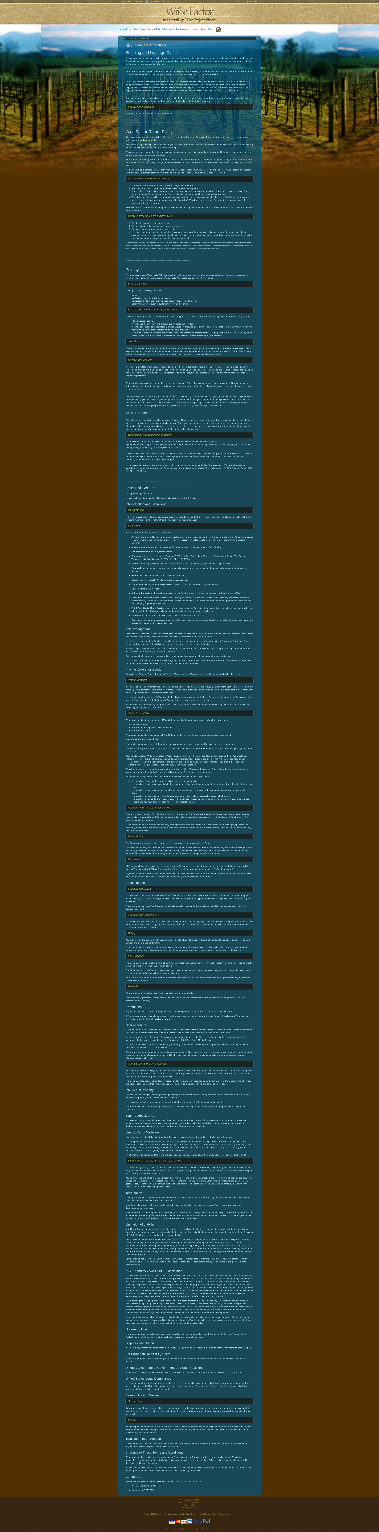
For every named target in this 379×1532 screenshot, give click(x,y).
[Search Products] (218, 29)
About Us (125, 29)
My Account (126, 2)
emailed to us (206, 207)
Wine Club (153, 29)
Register (248, 2)
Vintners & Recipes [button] (174, 29)
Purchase (139, 29)
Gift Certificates (154, 2)
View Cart (165, 2)
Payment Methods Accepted (155, 1514)
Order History (138, 2)
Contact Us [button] (197, 29)
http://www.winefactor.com (188, 615)
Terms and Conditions (138, 38)
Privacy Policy (210, 1514)
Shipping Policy (197, 1514)
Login (255, 2)
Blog (210, 29)
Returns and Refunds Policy (178, 1514)
